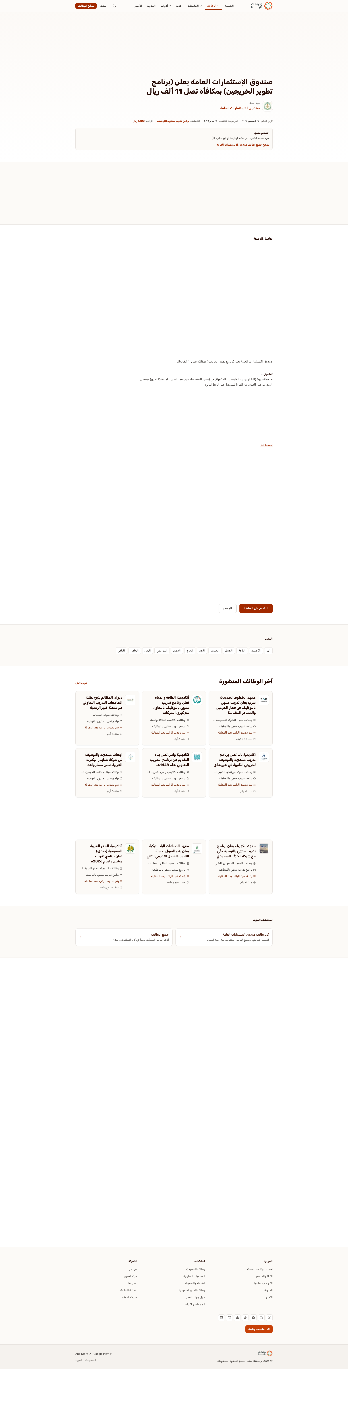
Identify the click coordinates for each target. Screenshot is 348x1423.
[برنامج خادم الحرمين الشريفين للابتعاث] (130, 757)
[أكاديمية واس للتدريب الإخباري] (197, 757)
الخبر (202, 650)
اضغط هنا (266, 445)
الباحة (242, 650)
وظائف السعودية (195, 1269)
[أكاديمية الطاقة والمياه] (197, 700)
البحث (103, 5)
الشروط (78, 1360)
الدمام (177, 650)
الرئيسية (229, 5)
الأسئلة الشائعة (128, 1290)
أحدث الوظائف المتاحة (260, 1269)
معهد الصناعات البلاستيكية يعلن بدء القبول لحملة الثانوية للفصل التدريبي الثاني (168, 851)
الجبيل (229, 650)
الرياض (135, 650)
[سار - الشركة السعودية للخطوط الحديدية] (264, 700)
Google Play (101, 1353)
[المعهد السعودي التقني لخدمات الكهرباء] (264, 848)
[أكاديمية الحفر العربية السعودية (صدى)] (130, 848)
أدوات (164, 5)
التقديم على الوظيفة (256, 608)
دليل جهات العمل (195, 1297)
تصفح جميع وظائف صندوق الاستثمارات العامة (243, 144)
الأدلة (179, 5)
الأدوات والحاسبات (262, 1283)
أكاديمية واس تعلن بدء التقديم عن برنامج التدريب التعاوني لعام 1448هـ (169, 759)
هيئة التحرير (130, 1276)
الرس (147, 650)
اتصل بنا (132, 1283)
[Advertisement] (174, 50)
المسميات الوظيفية (194, 1276)
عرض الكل (81, 683)
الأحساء (256, 650)
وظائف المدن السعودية (192, 1290)
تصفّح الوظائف (86, 5)
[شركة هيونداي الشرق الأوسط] (264, 757)
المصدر (227, 608)
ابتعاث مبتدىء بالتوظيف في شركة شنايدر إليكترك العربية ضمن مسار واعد (103, 759)
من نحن (133, 1269)
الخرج (190, 650)
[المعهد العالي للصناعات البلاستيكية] (197, 848)
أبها (268, 650)
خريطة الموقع (129, 1297)
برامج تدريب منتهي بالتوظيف (173, 121)
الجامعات (193, 5)
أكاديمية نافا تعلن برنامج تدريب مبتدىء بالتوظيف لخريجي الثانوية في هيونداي (235, 759)
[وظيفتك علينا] (262, 5)
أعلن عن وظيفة (256, 1329)
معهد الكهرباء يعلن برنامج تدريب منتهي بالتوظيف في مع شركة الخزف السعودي (236, 851)
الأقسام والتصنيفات (194, 1283)
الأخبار (138, 5)
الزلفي (121, 650)
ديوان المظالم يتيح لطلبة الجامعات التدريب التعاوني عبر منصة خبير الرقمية (102, 702)
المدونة (151, 5)
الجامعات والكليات (195, 1304)
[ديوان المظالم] (130, 700)
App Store (81, 1353)
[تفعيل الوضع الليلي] (114, 6)
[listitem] (269, 1317)
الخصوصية (90, 1360)
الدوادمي (162, 650)
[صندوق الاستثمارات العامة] (267, 106)
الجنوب (215, 650)
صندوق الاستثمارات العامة (240, 108)
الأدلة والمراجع (264, 1276)
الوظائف (212, 5)
